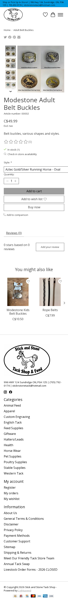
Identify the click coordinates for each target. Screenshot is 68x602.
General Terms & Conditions (24, 519)
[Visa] (39, 596)
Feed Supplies (13, 428)
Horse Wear (12, 451)
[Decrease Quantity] (7, 181)
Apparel (9, 411)
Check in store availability (22, 154)
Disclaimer (11, 524)
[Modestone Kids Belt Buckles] (18, 292)
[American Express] (45, 596)
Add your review (50, 247)
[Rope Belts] (50, 292)
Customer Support (17, 541)
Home (7, 30)
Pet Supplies (12, 456)
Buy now (34, 207)
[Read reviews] (16, 142)
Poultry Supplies (15, 462)
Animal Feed (12, 405)
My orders (11, 493)
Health (8, 445)
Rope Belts (50, 310)
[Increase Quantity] (15, 181)
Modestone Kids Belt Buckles (18, 312)
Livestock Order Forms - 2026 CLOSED (30, 569)
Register (10, 487)
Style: (8, 162)
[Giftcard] (21, 596)
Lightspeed (24, 590)
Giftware (10, 434)
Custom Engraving (17, 417)
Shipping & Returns (17, 552)
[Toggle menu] (60, 14)
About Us (10, 513)
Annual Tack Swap (17, 564)
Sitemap (9, 547)
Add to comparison (17, 215)
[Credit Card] (27, 596)
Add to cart (34, 191)
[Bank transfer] (51, 596)
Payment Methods (17, 536)
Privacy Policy (13, 530)
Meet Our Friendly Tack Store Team (29, 558)
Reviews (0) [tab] (14, 233)
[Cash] (15, 596)
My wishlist (11, 499)
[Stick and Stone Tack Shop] (13, 14)
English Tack (13, 422)
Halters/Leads (14, 439)
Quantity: (9, 174)
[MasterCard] (33, 596)
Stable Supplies (15, 468)
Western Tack (13, 473)
